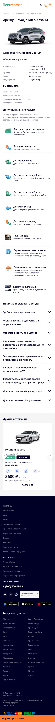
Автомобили (8, 510)
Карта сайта (8, 705)
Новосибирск (9, 645)
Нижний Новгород (36, 662)
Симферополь (9, 627)
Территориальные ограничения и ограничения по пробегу (23, 358)
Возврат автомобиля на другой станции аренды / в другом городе (23, 380)
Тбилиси (6, 667)
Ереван (31, 667)
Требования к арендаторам (19, 312)
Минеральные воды (12, 662)
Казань (31, 636)
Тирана (6, 675)
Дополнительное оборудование (22, 400)
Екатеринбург (34, 623)
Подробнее (27, 485)
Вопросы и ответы (11, 547)
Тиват (30, 675)
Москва (6, 619)
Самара (6, 640)
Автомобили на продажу (14, 551)
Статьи (6, 538)
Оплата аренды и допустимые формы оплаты (21, 322)
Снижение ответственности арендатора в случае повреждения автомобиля (23, 345)
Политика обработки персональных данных (22, 700)
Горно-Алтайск (9, 680)
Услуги (6, 515)
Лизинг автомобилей (12, 566)
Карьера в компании (12, 533)
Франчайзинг (9, 562)
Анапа (6, 636)
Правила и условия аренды (15, 529)
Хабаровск (7, 654)
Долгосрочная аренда (13, 571)
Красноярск (33, 640)
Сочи (5, 632)
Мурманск (32, 654)
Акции (6, 519)
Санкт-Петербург (35, 619)
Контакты (7, 542)
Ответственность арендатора (20, 332)
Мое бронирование (11, 524)
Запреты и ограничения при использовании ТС (20, 369)
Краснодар (33, 627)
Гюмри (6, 671)
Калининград (9, 623)
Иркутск (31, 658)
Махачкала (8, 658)
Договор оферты (10, 702)
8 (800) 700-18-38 (13, 586)
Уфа (30, 649)
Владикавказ (8, 649)
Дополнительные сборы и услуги (22, 390)
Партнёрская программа (14, 575)
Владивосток (33, 645)
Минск (31, 671)
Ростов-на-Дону (35, 632)
